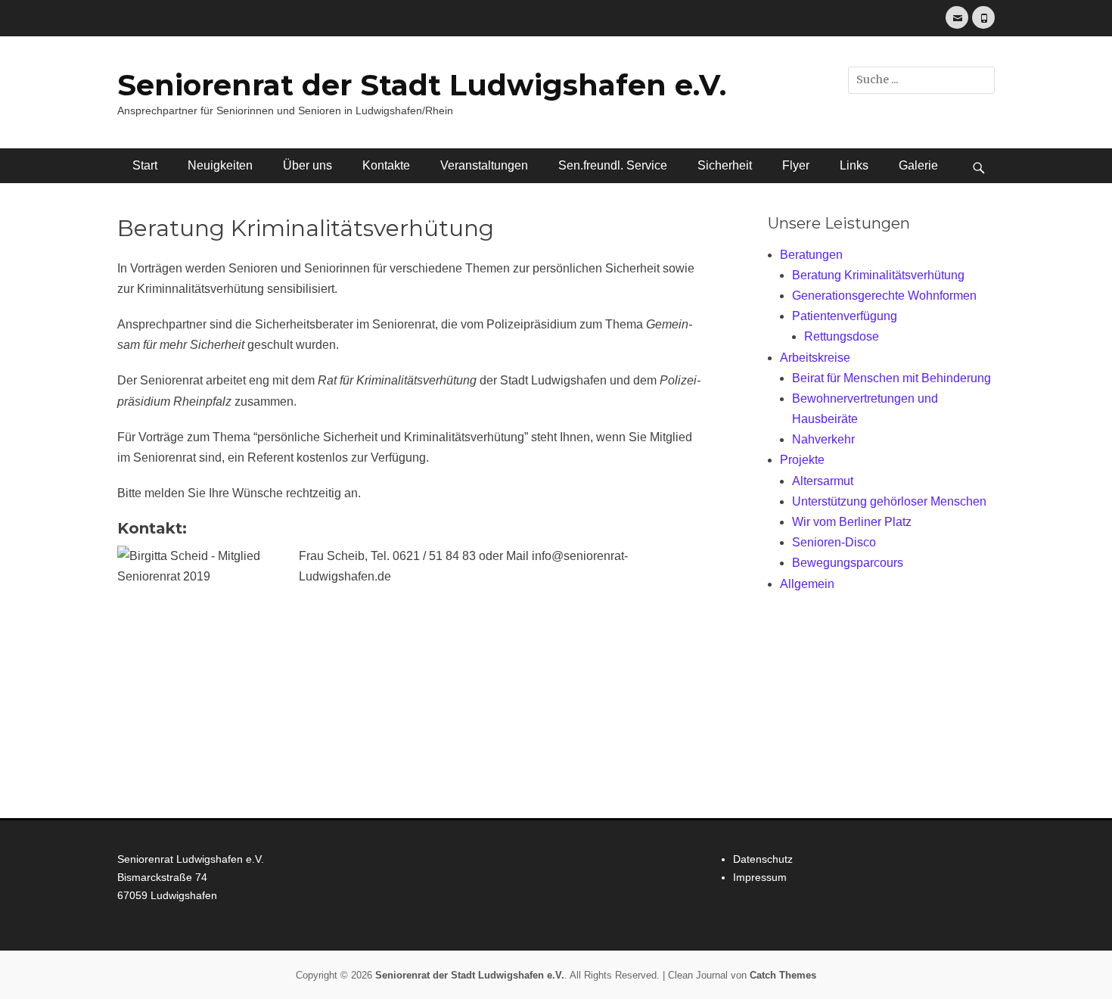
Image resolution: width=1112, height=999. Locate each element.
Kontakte (386, 165)
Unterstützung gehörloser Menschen (889, 501)
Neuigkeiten (220, 165)
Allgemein (807, 583)
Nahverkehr (823, 439)
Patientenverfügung (844, 316)
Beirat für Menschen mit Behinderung (891, 378)
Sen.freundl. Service (612, 165)
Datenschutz (763, 859)
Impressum (760, 877)
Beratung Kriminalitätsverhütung (878, 275)
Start (144, 165)
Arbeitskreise (815, 357)
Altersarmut (822, 481)
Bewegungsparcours (847, 562)
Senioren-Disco (834, 542)
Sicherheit (724, 165)
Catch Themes (783, 975)
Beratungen (811, 254)
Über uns (307, 165)
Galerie (918, 165)
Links (854, 165)
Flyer (795, 165)
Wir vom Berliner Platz (852, 521)
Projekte (802, 459)
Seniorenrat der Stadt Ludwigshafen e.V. (421, 85)
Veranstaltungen (484, 165)
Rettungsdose (841, 336)
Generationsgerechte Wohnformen (884, 295)
